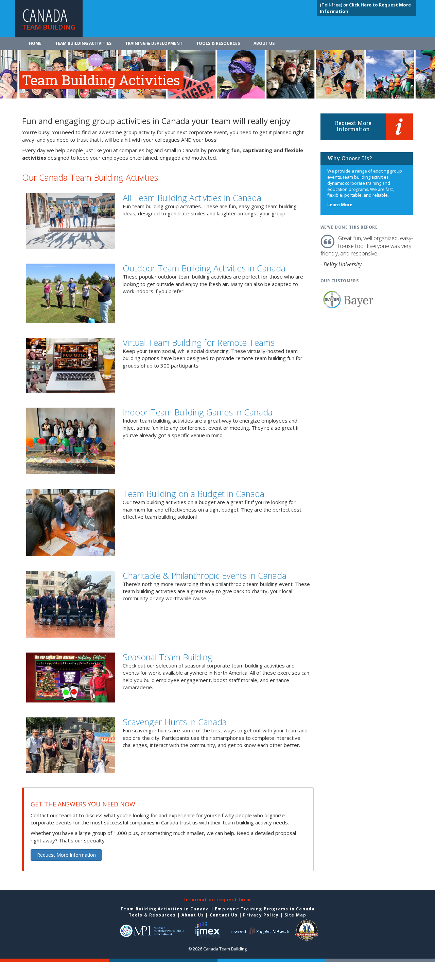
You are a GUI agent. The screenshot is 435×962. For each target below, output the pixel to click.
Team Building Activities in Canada (164, 909)
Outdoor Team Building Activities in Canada (204, 268)
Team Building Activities (83, 43)
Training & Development (153, 43)
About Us (264, 43)
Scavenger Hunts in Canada (175, 722)
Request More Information (66, 855)
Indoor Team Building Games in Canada (198, 412)
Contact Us (224, 915)
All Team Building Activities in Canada (192, 197)
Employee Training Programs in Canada (265, 909)
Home (35, 43)
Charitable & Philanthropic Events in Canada (204, 575)
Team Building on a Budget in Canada (193, 493)
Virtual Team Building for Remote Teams (199, 342)
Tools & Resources (218, 43)
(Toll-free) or (334, 5)
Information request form (217, 900)
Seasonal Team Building (167, 657)
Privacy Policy (261, 915)
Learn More (339, 205)
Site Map (295, 915)
